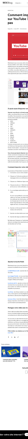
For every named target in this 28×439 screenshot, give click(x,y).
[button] (24, 434)
